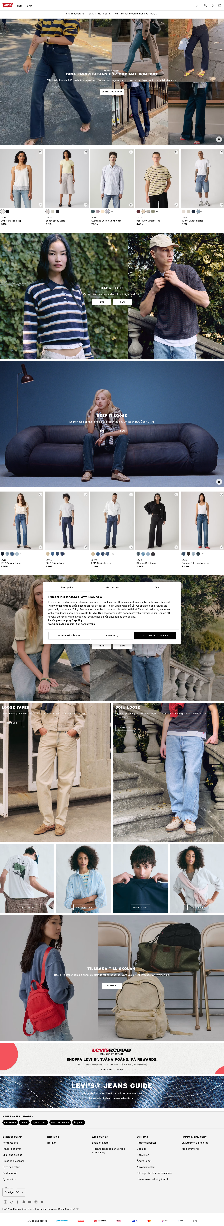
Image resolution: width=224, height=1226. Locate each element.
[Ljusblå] (52, 211)
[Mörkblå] (57, 554)
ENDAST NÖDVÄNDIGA (69, 635)
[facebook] (18, 1202)
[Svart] (7, 211)
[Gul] (103, 211)
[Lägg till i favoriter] (40, 152)
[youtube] (30, 1202)
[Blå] (93, 211)
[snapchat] (24, 1202)
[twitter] (42, 1202)
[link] (205, 5)
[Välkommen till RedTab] (96, 1067)
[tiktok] (12, 1202)
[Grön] (153, 211)
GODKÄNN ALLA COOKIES (155, 635)
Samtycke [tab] (67, 587)
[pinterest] (36, 1202)
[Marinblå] (198, 554)
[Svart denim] (153, 554)
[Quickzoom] (40, 204)
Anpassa (110, 635)
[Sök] (198, 5)
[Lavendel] (98, 211)
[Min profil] (129, 1066)
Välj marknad (9, 1188)
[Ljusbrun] (2, 211)
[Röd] (138, 211)
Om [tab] (157, 587)
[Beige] (48, 554)
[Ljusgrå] (48, 211)
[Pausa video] (219, 139)
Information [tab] (112, 587)
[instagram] (5, 1202)
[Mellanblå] (198, 211)
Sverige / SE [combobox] (12, 1192)
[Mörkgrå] (188, 554)
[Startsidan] (7, 5)
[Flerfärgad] (143, 211)
